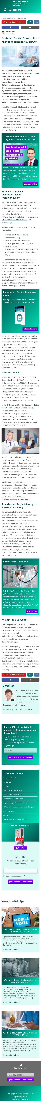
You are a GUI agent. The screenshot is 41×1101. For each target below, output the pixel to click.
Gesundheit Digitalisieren (8, 18)
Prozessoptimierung (21, 18)
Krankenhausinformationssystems (19, 249)
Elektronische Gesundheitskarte (13, 799)
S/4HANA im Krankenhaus (15, 561)
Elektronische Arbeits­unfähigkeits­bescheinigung (19, 807)
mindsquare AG (24, 1099)
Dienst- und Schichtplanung (16, 235)
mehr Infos (32, 611)
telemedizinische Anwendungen (14, 220)
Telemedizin (7, 782)
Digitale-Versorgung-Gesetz (12, 794)
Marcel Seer (10, 32)
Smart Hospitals (8, 811)
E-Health (6, 786)
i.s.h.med (6, 815)
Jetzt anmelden (30, 184)
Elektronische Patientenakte (12, 790)
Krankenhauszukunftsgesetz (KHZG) (15, 819)
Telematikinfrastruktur (10, 778)
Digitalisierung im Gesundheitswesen (15, 803)
